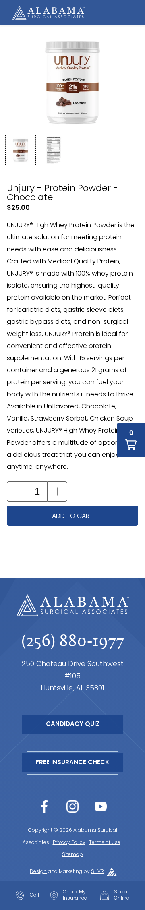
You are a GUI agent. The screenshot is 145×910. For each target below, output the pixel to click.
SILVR (97, 871)
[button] (20, 150)
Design (38, 871)
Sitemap (72, 854)
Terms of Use (104, 842)
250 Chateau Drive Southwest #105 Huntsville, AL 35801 (73, 676)
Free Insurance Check (72, 763)
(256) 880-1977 (72, 640)
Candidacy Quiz (72, 724)
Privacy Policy (69, 842)
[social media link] (44, 806)
